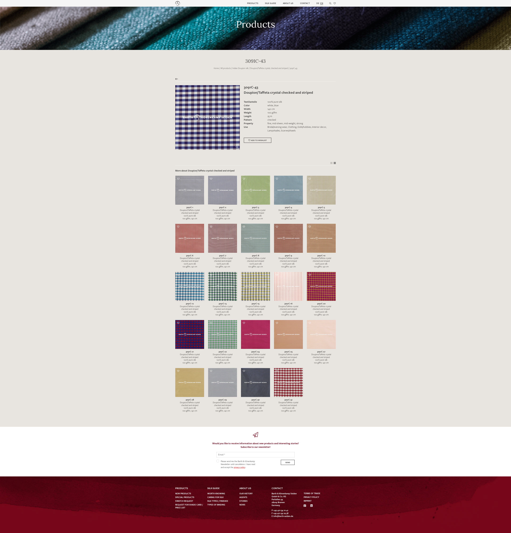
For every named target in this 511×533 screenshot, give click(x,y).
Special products (184, 497)
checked (271, 119)
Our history (246, 493)
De (317, 3)
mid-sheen (277, 123)
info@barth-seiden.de (283, 516)
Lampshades (273, 130)
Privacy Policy (311, 497)
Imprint (308, 500)
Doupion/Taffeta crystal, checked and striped (269, 68)
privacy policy (239, 467)
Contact (305, 3)
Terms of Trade (312, 493)
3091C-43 (293, 68)
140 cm (271, 108)
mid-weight (289, 123)
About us (288, 3)
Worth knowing (216, 493)
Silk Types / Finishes (217, 501)
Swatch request (184, 501)
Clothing (292, 126)
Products (252, 3)
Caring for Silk (215, 497)
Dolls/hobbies (304, 126)
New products (183, 493)
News (242, 504)
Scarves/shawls (288, 130)
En (321, 3)
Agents (243, 497)
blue (276, 105)
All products (226, 68)
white (270, 105)
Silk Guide (270, 3)
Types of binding (216, 504)
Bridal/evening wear (277, 126)
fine (269, 123)
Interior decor (319, 126)
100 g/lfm (272, 112)
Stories (243, 501)
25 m (269, 116)
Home (216, 68)
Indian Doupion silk (240, 68)
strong (299, 123)
